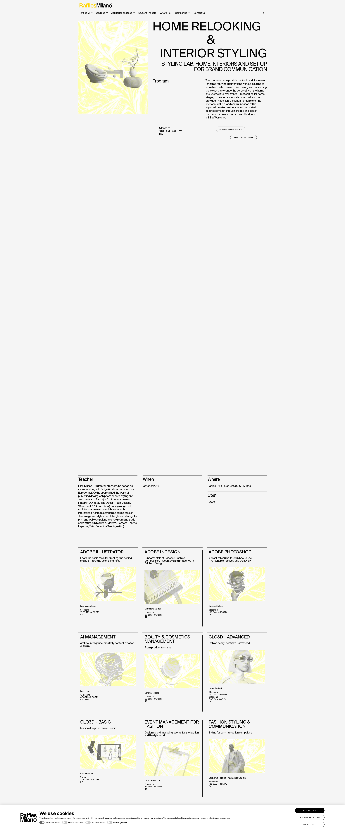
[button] (263, 13)
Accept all (309, 810)
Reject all (309, 824)
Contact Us (199, 12)
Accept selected (309, 817)
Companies (181, 12)
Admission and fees (121, 12)
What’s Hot (165, 12)
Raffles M (84, 12)
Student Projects (147, 12)
